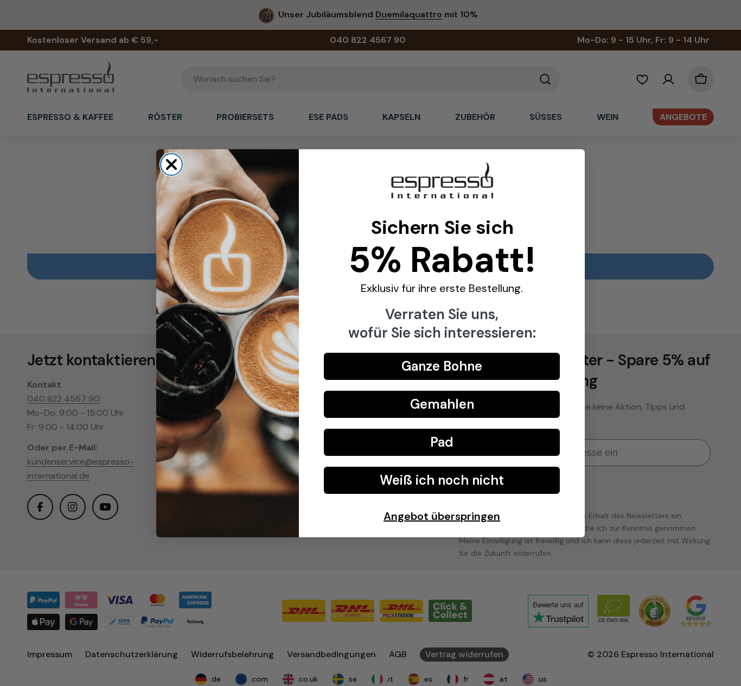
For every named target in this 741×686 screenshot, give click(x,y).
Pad (441, 442)
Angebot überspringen (442, 516)
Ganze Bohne (441, 366)
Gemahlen (442, 404)
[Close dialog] (171, 164)
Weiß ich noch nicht (442, 480)
